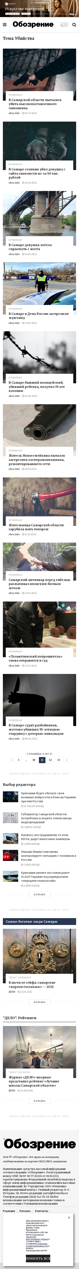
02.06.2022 (30, 396)
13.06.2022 (30, 323)
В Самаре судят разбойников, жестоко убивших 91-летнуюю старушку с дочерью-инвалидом (36, 729)
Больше (39, 894)
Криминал (15, 95)
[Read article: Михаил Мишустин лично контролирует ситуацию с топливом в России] (10, 855)
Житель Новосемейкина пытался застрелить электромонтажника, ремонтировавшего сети (37, 460)
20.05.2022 (30, 469)
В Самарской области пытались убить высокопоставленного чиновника (35, 104)
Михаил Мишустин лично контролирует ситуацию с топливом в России (48, 856)
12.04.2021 (26, 991)
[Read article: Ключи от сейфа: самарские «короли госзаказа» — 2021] (39, 956)
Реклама (25, 1211)
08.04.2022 (30, 738)
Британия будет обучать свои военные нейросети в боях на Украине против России (48, 797)
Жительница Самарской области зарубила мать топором (36, 527)
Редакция (9, 1211)
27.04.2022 (30, 593)
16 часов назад (33, 806)
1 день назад (32, 827)
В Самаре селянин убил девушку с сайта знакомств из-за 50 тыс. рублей (37, 173)
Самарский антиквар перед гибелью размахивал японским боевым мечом (39, 584)
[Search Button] (74, 24)
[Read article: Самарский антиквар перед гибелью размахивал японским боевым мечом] (39, 561)
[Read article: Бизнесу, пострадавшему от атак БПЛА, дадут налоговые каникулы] (10, 838)
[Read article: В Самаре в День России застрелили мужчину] (39, 288)
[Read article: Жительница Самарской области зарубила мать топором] (39, 501)
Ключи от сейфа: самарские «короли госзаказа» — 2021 (32, 985)
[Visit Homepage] (33, 24)
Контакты (41, 1211)
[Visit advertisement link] (39, 8)
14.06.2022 (30, 254)
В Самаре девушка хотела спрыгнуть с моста (30, 247)
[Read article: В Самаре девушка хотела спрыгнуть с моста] (39, 218)
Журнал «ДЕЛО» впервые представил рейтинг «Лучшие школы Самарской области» (34, 1081)
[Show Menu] (5, 24)
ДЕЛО (12, 991)
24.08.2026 (26, 1090)
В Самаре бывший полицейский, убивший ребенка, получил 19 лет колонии (37, 387)
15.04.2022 (30, 665)
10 (34, 760)
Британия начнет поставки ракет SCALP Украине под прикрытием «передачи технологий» (45, 876)
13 (59, 760)
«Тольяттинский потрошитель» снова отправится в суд (35, 659)
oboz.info (14, 113)
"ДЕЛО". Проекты (19, 1072)
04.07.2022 (30, 113)
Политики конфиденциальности (37, 1245)
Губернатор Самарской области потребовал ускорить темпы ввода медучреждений (46, 818)
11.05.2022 (30, 534)
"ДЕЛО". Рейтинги (20, 978)
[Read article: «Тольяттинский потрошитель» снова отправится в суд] (39, 629)
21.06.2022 (30, 182)
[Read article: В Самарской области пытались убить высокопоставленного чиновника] (39, 75)
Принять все (38, 1258)
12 (50, 760)
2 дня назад (31, 843)
